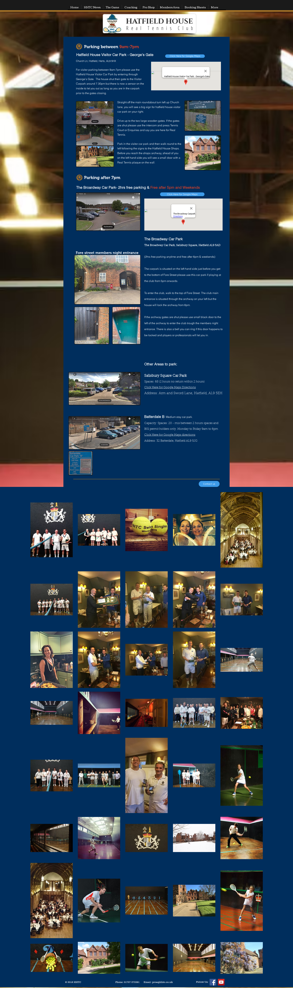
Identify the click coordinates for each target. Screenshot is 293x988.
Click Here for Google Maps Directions (170, 387)
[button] (112, 7)
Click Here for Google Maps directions (169, 434)
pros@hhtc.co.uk (162, 982)
